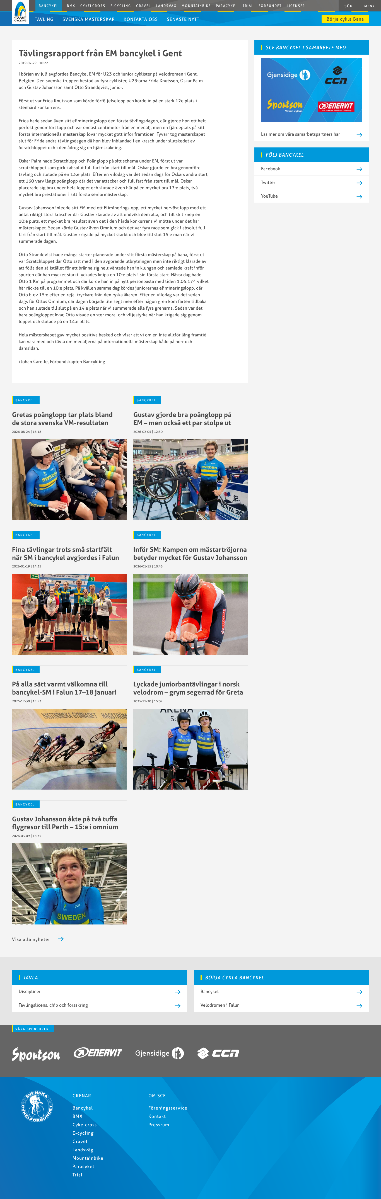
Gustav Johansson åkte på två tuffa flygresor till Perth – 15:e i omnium (65, 823)
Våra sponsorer (32, 1029)
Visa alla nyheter (31, 939)
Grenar (82, 1095)
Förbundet (270, 6)
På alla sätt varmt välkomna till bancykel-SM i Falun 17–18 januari (64, 688)
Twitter (268, 182)
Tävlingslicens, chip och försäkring (53, 1005)
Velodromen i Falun (220, 1005)
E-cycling (83, 1133)
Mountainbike (196, 6)
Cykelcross (92, 6)
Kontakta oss (141, 19)
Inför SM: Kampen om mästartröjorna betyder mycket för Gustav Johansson (190, 553)
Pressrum (158, 1124)
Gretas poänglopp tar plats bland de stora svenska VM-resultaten (62, 418)
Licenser (296, 6)
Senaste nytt (183, 19)
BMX (71, 6)
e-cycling (120, 6)
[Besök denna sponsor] (36, 1055)
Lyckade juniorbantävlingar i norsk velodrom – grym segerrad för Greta (188, 688)
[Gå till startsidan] (39, 1120)
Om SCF (157, 1095)
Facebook (270, 168)
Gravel (143, 6)
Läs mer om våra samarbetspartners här (300, 134)
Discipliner (30, 991)
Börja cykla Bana (345, 19)
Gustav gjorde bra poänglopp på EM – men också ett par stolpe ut (182, 418)
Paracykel (227, 6)
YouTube (269, 196)
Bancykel (49, 6)
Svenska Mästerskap (88, 19)
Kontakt (157, 1116)
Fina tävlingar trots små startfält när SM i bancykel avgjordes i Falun (65, 553)
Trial (248, 6)
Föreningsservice (167, 1108)
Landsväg (166, 6)
